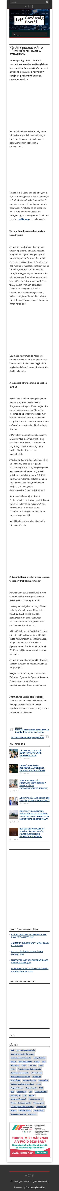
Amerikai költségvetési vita (21, 1058)
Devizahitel (15, 1065)
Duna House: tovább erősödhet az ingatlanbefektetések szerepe (32, 730)
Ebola (24, 1065)
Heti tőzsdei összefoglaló (20, 1076)
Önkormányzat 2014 (18, 1114)
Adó (12, 1050)
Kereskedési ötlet (29, 1080)
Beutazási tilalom (25, 1061)
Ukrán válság (39, 1110)
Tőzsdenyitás (39, 1103)
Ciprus (36, 1061)
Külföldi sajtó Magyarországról (22, 1084)
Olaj (30, 1092)
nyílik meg (24, 219)
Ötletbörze (32, 1114)
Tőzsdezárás (41, 1107)
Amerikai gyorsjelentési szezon (22, 1054)
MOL (12, 1092)
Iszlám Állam (15, 1080)
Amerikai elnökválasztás (25, 1050)
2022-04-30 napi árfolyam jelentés (27, 737)
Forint (13, 1069)
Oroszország (15, 1095)
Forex (41, 1065)
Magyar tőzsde (31, 1088)
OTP (24, 1095)
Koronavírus (43, 1080)
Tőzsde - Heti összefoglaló (21, 1103)
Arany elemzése (39, 1058)
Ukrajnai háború (25, 1110)
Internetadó (37, 1076)
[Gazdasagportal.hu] (29, 23)
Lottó (39, 1084)
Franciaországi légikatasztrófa (29, 1069)
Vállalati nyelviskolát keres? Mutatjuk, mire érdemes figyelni (30, 753)
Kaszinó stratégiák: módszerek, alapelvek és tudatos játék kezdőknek (32, 768)
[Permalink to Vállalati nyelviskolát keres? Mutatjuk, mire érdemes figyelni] (13, 757)
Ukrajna (13, 1110)
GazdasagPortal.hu (35, 1187)
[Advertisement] (29, 103)
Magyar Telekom (17, 1088)
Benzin (13, 1061)
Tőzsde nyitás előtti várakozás (22, 1107)
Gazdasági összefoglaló (20, 1073)
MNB (41, 1088)
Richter (32, 1095)
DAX (43, 1061)
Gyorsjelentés (37, 1073)
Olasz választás (41, 1092)
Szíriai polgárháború (18, 1099)
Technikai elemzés (35, 1099)
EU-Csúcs (32, 1065)
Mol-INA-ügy (21, 1092)
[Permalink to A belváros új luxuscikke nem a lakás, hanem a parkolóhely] (13, 805)
